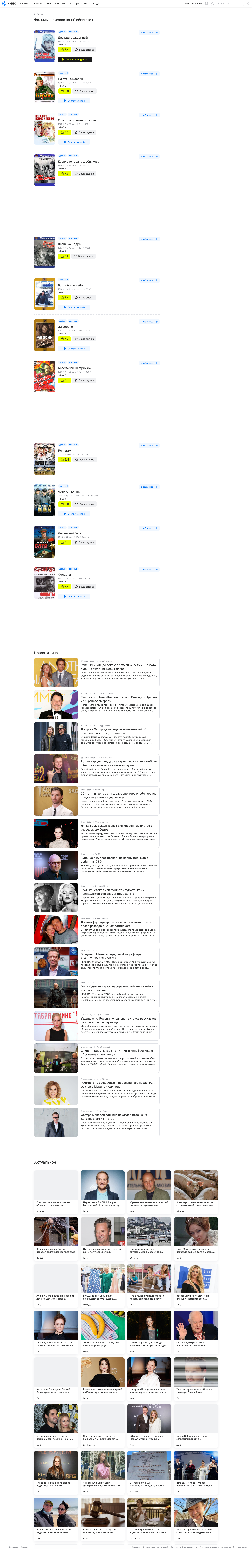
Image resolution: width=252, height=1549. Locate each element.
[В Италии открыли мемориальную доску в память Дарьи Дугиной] (149, 1473)
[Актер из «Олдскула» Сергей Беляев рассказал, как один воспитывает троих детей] (56, 1379)
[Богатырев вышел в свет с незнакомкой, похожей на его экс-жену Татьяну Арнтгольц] (56, 1426)
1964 (60, 330)
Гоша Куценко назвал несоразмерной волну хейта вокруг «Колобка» (117, 988)
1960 (60, 289)
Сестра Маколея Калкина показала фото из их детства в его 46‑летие (114, 1116)
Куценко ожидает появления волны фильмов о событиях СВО (114, 859)
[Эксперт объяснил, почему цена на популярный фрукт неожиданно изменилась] (103, 1332)
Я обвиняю (39, 14)
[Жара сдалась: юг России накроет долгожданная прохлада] (56, 1239)
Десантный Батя (69, 533)
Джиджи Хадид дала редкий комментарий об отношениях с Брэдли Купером (113, 731)
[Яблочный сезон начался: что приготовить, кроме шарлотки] (103, 1426)
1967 (60, 248)
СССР (88, 41)
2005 (60, 496)
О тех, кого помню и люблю (77, 120)
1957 (60, 578)
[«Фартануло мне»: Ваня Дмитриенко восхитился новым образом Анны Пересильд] (103, 1473)
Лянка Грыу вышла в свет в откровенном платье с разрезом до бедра (116, 827)
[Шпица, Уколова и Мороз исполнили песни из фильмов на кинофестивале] (196, 1473)
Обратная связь (240, 1547)
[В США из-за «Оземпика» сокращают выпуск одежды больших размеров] (103, 1286)
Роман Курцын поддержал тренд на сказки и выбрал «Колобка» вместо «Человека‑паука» (119, 763)
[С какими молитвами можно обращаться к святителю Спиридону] (56, 1192)
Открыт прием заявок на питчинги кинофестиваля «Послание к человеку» (117, 1052)
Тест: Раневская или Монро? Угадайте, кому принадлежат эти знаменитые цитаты (112, 892)
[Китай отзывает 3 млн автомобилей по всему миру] (149, 1239)
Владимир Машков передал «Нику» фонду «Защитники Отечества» (111, 956)
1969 (60, 83)
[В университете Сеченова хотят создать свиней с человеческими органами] (196, 1192)
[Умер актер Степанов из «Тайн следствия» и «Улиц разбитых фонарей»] (196, 1519)
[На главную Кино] (11, 3)
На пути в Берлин (70, 79)
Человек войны (69, 492)
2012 (60, 454)
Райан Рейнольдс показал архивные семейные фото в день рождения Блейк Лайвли (118, 667)
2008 (60, 537)
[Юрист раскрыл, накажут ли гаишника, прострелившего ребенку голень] (103, 1519)
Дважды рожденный (73, 37)
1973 (60, 124)
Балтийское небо (70, 285)
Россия (85, 454)
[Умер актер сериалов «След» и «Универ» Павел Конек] (196, 1379)
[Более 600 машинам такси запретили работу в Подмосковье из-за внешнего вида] (196, 1426)
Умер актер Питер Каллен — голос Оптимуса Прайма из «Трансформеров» (119, 699)
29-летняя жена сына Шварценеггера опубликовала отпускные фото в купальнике (118, 795)
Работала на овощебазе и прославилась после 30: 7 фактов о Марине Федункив (118, 1084)
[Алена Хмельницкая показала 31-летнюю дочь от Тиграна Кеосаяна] (56, 1286)
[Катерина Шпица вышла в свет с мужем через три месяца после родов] (149, 1379)
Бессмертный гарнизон (74, 368)
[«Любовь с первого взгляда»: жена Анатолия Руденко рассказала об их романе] (149, 1426)
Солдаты (64, 574)
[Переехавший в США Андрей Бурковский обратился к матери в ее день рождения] (103, 1192)
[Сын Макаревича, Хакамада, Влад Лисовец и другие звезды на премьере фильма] (149, 1332)
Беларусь (94, 496)
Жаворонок (66, 326)
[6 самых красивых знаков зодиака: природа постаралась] (149, 1519)
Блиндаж (64, 450)
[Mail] (4, 3)
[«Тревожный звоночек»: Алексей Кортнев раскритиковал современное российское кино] (149, 1192)
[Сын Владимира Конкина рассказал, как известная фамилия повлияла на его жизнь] (196, 1332)
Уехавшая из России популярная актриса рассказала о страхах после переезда (118, 1020)
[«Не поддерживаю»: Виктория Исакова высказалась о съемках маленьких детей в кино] (56, 1332)
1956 (60, 372)
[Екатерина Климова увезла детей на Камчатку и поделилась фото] (103, 1379)
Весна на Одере (69, 244)
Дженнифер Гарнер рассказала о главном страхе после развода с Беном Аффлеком (116, 924)
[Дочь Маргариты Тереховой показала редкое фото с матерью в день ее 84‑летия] (196, 1239)
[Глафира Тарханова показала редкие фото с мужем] (56, 1473)
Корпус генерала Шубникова (78, 161)
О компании (14, 1547)
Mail (4, 1547)
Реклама (25, 1547)
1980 (60, 165)
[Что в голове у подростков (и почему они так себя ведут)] (149, 1286)
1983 (60, 41)
